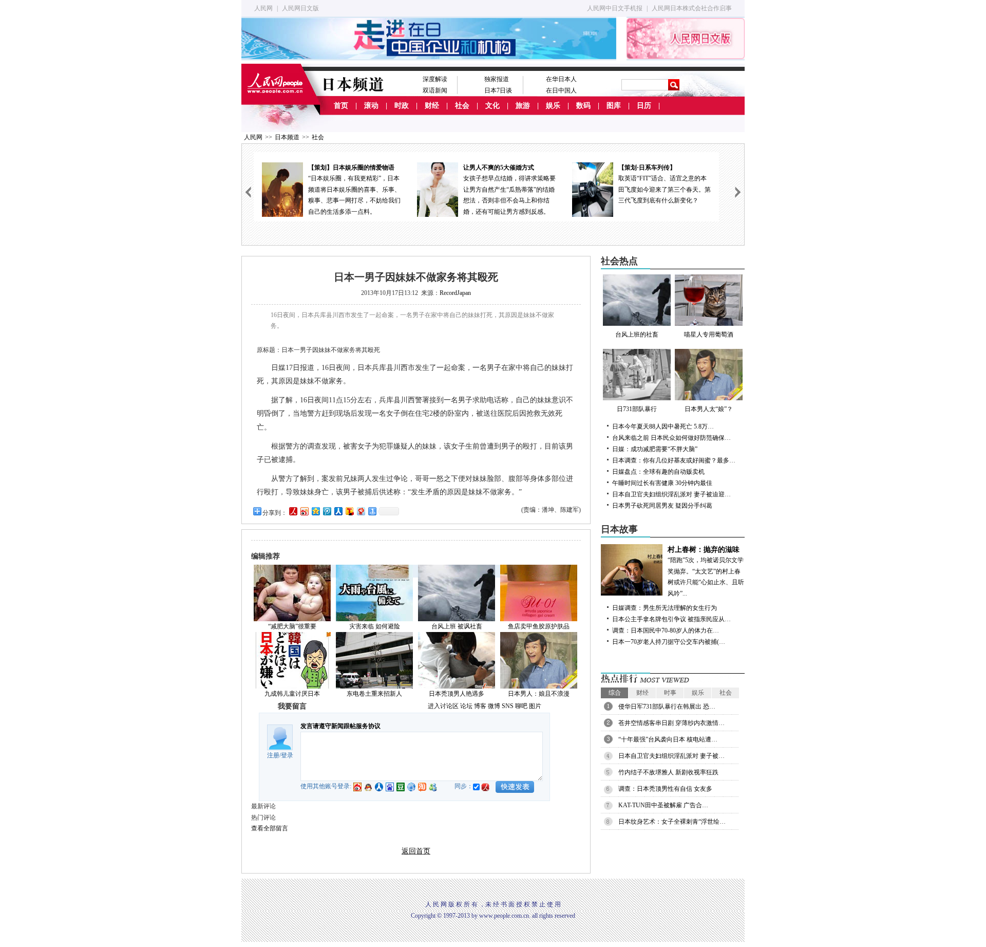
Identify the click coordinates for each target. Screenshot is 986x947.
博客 (480, 706)
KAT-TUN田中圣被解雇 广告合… (663, 805)
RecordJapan (455, 292)
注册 (273, 755)
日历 (644, 105)
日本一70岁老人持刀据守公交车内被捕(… (668, 641)
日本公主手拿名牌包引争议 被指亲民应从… (671, 619)
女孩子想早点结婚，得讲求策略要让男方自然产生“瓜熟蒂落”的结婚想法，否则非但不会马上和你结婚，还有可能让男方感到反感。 (509, 189)
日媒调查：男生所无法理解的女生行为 (664, 607)
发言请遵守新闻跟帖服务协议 (340, 726)
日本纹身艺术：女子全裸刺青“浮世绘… (672, 821)
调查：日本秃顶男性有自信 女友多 (665, 788)
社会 (462, 105)
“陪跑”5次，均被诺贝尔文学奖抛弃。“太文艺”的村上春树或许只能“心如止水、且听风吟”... (706, 571)
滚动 (371, 105)
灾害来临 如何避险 (374, 626)
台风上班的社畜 (636, 334)
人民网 (263, 8)
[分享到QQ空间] (315, 511)
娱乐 (553, 105)
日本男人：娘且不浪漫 (539, 693)
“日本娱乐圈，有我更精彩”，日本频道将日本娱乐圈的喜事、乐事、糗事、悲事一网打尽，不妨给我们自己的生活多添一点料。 (354, 189)
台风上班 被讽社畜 (456, 626)
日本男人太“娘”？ (709, 409)
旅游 (523, 105)
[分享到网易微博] (360, 511)
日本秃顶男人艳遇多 (456, 693)
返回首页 (416, 851)
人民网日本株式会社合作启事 (692, 8)
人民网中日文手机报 (614, 8)
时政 (401, 105)
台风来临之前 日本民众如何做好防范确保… (671, 437)
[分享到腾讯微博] (326, 511)
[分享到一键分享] (371, 511)
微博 (494, 706)
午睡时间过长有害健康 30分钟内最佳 (662, 483)
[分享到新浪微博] (304, 511)
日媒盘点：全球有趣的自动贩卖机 (658, 471)
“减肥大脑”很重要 (292, 626)
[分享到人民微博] (292, 511)
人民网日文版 (300, 8)
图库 (613, 105)
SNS (508, 706)
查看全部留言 (269, 828)
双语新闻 (435, 90)
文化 (492, 105)
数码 (583, 105)
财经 (432, 105)
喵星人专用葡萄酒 (708, 334)
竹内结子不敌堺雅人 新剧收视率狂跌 (668, 772)
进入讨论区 (443, 706)
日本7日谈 (498, 90)
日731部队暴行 (637, 409)
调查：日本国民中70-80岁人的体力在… (665, 630)
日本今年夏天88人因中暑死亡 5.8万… (663, 426)
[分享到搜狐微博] (349, 511)
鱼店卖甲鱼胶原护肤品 (539, 626)
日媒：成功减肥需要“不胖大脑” (654, 449)
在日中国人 (561, 90)
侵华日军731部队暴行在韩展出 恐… (666, 706)
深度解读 (435, 79)
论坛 (466, 706)
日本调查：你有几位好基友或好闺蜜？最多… (673, 460)
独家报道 (496, 79)
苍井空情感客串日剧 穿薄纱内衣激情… (671, 723)
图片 (535, 706)
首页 (341, 105)
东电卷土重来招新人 (374, 693)
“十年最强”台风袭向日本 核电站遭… (667, 739)
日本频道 (287, 137)
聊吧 (521, 706)
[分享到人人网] (338, 511)
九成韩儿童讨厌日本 (292, 693)
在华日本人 (561, 79)
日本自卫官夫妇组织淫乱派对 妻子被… (671, 755)
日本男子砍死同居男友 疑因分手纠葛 (662, 505)
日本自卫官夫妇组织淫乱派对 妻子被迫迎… (671, 494)
